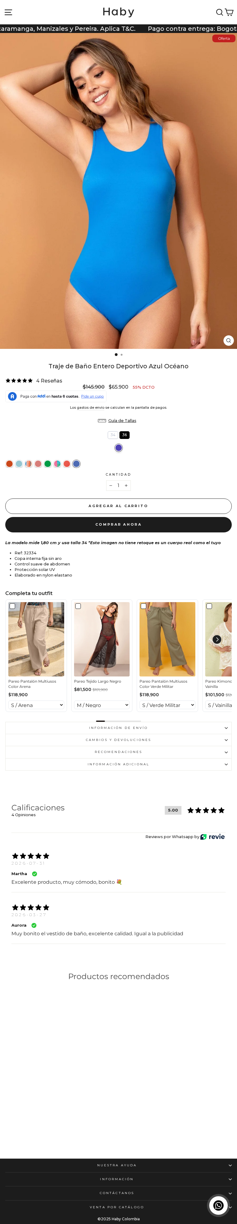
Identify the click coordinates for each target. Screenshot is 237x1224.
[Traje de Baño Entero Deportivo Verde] (48, 464)
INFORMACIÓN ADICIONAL (118, 764)
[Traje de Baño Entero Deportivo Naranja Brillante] (9, 464)
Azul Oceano (118, 448)
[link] (36, 639)
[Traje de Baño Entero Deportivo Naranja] (67, 464)
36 (124, 434)
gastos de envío (90, 407)
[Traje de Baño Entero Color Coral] (28, 464)
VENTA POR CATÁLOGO (117, 1207)
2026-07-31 (28, 863)
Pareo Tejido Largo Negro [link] (97, 681)
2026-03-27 (29, 914)
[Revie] (212, 836)
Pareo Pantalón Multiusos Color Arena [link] (32, 684)
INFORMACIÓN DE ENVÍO (118, 728)
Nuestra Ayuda (117, 1165)
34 (113, 434)
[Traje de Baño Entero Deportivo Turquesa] (19, 464)
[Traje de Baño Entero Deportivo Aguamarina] (57, 464)
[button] (118, 421)
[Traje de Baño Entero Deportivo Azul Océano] (76, 464)
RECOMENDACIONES (118, 752)
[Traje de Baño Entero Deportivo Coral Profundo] (38, 464)
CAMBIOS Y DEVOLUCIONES (118, 740)
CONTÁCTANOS (117, 1193)
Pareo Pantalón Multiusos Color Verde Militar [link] (163, 684)
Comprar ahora (118, 524)
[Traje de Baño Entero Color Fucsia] (8, 1133)
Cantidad (119, 475)
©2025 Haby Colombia (119, 1219)
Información (117, 1179)
